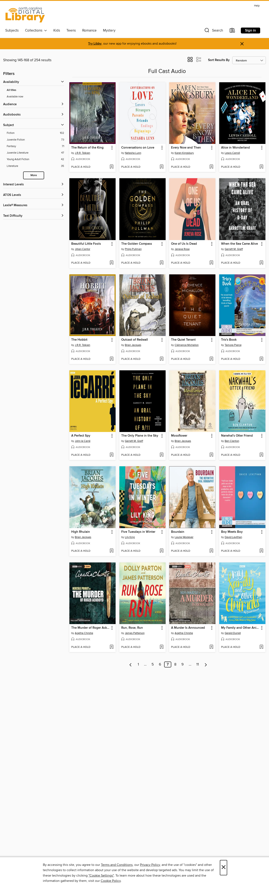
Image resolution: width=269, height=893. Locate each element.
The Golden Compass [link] (136, 244)
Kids (56, 30)
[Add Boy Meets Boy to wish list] (261, 551)
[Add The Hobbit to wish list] (111, 359)
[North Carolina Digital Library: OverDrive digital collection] (25, 14)
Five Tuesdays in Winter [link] (138, 532)
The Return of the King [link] (87, 148)
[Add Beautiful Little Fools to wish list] (111, 263)
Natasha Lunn (133, 153)
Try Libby (95, 43)
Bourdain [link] (177, 532)
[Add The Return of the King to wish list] (111, 167)
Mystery (109, 30)
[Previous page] (131, 664)
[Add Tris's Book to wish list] (261, 359)
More (33, 175)
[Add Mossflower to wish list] (211, 455)
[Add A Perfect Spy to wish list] (111, 455)
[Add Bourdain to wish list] (211, 551)
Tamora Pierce (233, 345)
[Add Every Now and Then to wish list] (211, 167)
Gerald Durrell (233, 633)
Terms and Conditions (117, 865)
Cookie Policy (111, 881)
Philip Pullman (133, 249)
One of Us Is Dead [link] (184, 244)
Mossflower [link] (179, 436)
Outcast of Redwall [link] (134, 340)
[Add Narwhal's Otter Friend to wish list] (261, 455)
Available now (15, 96)
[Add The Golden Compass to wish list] (161, 263)
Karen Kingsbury (184, 153)
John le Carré (82, 441)
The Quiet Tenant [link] (183, 340)
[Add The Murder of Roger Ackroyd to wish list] (111, 647)
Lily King (130, 537)
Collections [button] (34, 30)
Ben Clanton (232, 441)
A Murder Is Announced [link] (188, 628)
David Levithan (233, 537)
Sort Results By (219, 60)
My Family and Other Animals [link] (240, 628)
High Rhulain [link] (80, 532)
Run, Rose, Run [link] (132, 628)
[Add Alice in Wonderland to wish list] (261, 167)
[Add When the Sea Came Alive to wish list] (261, 263)
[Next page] (206, 664)
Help (257, 5)
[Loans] (232, 31)
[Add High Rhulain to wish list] (111, 551)
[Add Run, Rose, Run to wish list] (161, 647)
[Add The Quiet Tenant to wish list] (211, 359)
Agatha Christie (84, 633)
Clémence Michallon (187, 345)
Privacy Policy (150, 865)
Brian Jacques (133, 345)
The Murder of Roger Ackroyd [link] (90, 628)
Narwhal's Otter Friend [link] (237, 436)
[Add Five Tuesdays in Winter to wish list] (161, 551)
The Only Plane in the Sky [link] (139, 436)
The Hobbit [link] (79, 340)
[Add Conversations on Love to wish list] (161, 167)
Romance (89, 30)
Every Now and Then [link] (186, 148)
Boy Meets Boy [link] (232, 532)
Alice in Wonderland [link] (235, 148)
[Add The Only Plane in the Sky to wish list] (161, 455)
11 (197, 664)
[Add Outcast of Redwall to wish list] (161, 359)
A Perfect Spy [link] (80, 436)
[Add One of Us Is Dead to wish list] (211, 263)
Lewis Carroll (232, 153)
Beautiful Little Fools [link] (86, 244)
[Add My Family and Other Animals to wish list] (261, 647)
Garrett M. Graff (234, 249)
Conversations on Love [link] (137, 148)
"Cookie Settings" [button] (101, 875)
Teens (71, 30)
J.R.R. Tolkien (82, 153)
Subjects (12, 30)
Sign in (250, 30)
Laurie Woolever (184, 537)
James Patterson (135, 633)
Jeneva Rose (182, 249)
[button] (213, 31)
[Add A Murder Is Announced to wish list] (211, 647)
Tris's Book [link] (229, 340)
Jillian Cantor (82, 249)
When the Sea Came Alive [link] (239, 244)
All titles (11, 90)
